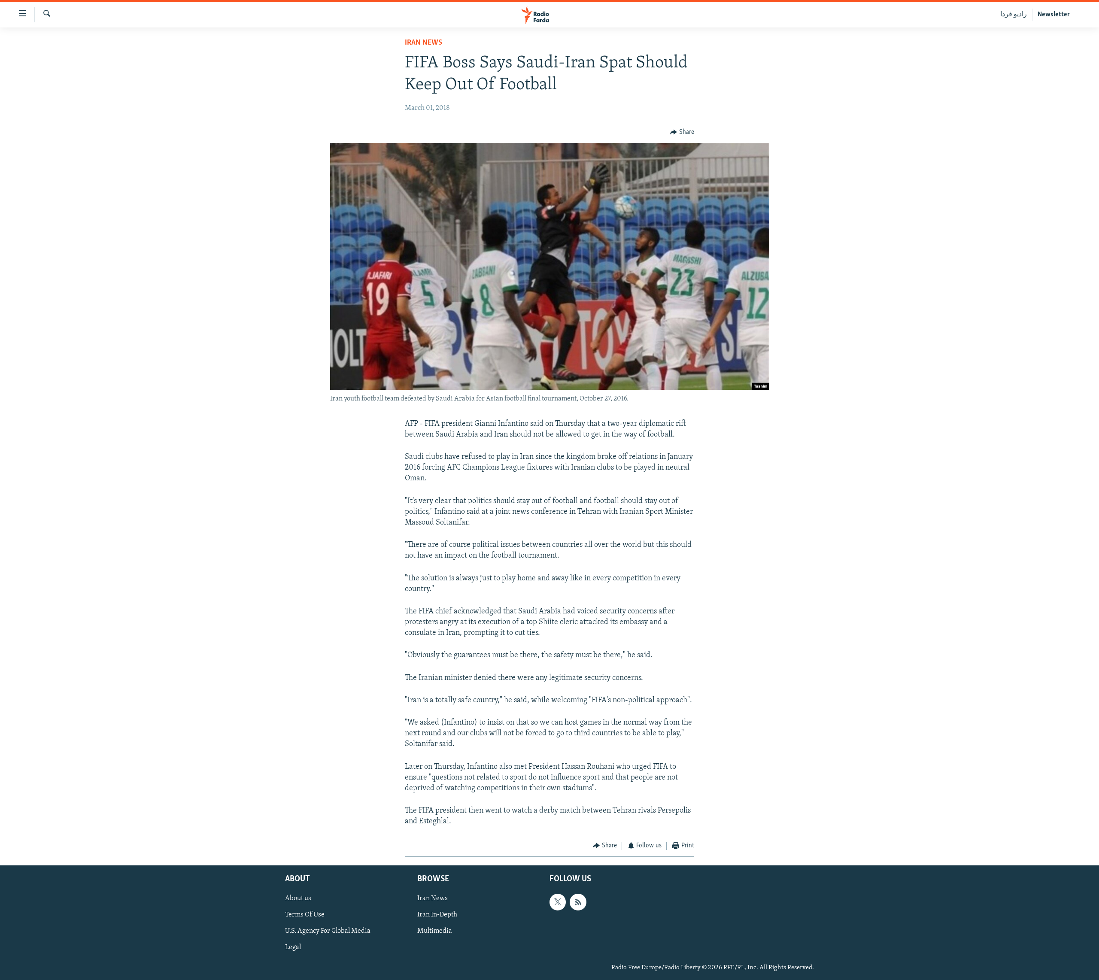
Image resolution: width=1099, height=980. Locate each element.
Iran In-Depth (437, 914)
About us (298, 898)
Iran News (423, 43)
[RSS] (578, 902)
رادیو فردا (1013, 14)
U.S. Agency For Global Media (327, 931)
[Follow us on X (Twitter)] (558, 902)
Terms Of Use (305, 914)
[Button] (682, 132)
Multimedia (434, 931)
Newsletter (1054, 14)
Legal (293, 947)
